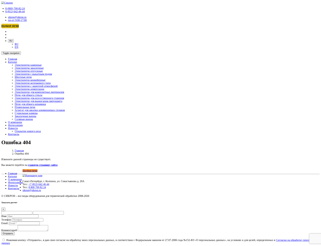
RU (10, 41)
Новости (13, 128)
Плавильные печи (25, 107)
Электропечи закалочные (29, 68)
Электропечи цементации (29, 89)
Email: (4, 223)
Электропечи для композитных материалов (39, 92)
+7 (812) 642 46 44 (39, 184)
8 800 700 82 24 (37, 187)
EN (16, 47)
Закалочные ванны (25, 116)
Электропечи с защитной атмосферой (36, 86)
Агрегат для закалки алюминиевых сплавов (40, 110)
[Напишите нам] (32, 175)
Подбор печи (10, 26)
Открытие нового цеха (28, 131)
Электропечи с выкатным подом (33, 74)
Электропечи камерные (28, 65)
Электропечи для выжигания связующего (38, 101)
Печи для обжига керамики (30, 104)
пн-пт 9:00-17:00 (17, 20)
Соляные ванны (24, 119)
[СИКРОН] (7, 2)
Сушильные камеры (26, 113)
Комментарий (9, 230)
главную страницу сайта (43, 165)
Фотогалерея (15, 125)
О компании (15, 122)
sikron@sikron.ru (17, 17)
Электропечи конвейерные (30, 80)
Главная (12, 59)
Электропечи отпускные (29, 71)
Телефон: (6, 219)
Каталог (12, 62)
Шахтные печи (23, 77)
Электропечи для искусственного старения (39, 98)
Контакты (13, 134)
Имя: (4, 216)
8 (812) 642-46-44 (15, 11)
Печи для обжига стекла (28, 95)
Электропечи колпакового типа (33, 83)
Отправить (8, 233)
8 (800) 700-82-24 (15, 8)
